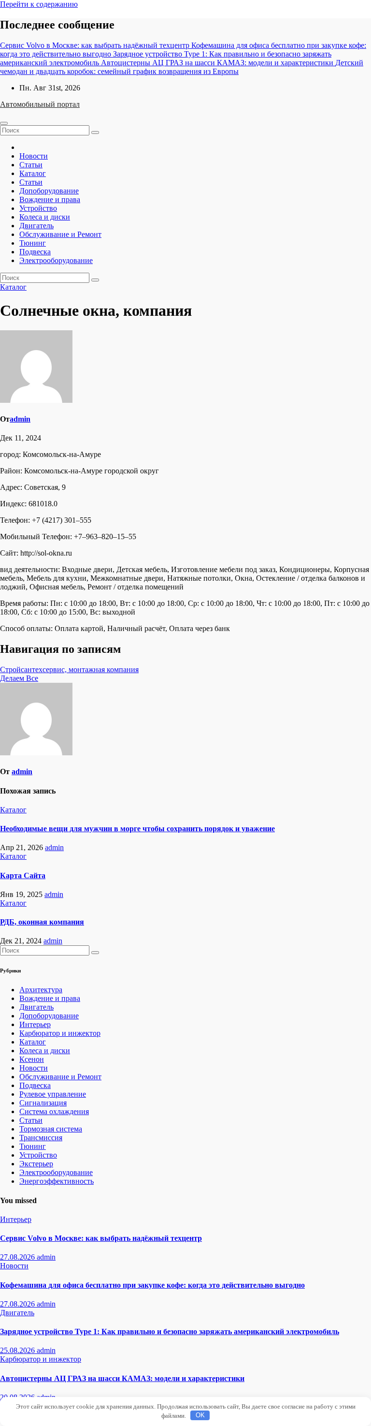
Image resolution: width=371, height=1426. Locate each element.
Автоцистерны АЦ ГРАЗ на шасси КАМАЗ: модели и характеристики (122, 1378)
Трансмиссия (40, 1137)
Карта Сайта (22, 875)
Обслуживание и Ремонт (60, 234)
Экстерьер (36, 1164)
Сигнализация (43, 1103)
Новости (33, 156)
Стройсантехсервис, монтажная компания (69, 669)
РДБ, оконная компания (42, 922)
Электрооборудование (56, 260)
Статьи (31, 165)
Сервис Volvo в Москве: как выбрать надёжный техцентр (101, 1238)
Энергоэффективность (56, 1181)
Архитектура (40, 989)
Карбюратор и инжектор (59, 1033)
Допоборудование (49, 191)
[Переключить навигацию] (4, 123)
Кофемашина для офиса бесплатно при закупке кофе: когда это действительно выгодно (152, 1285)
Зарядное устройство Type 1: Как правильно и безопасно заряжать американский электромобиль (169, 1331)
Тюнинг (32, 243)
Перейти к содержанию (39, 4)
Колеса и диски (44, 217)
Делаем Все (19, 678)
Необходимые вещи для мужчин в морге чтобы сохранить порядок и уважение (137, 828)
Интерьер (35, 1024)
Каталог (32, 173)
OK (200, 1415)
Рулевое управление (52, 1094)
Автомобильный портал (40, 104)
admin (20, 419)
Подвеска (35, 252)
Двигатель (36, 225)
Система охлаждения (54, 1111)
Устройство (38, 208)
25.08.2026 (18, 1350)
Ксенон (31, 1059)
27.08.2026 (18, 1257)
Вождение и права (49, 199)
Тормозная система (50, 1129)
